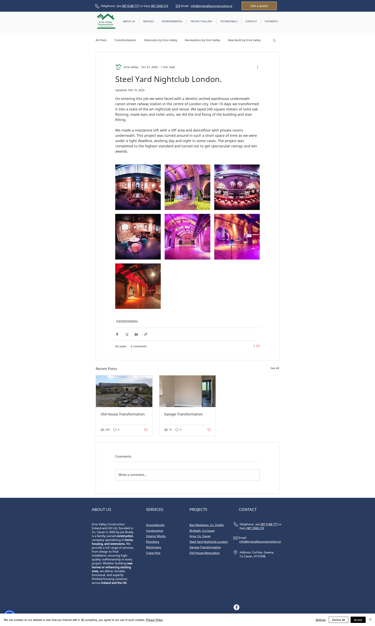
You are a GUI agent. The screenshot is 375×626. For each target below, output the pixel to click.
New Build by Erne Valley (244, 40)
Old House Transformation (123, 414)
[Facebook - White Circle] (236, 607)
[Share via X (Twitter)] (127, 334)
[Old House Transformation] (124, 391)
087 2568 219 (159, 6)
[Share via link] (146, 334)
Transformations (125, 40)
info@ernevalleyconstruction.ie (211, 6)
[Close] (370, 620)
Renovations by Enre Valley (202, 40)
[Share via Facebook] (117, 334)
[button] (274, 40)
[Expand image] (138, 187)
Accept (358, 620)
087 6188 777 (130, 6)
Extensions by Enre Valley (160, 40)
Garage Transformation (183, 414)
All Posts (101, 40)
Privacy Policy (154, 620)
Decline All (338, 620)
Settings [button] (321, 620)
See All (275, 368)
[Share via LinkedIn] (136, 334)
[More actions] (257, 67)
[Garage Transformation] (187, 391)
